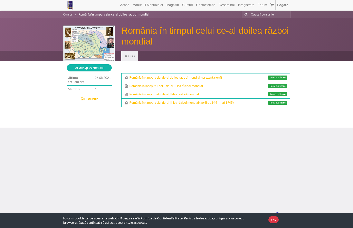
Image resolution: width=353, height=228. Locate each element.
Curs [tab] (131, 56)
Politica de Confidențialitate (162, 218)
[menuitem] (124, 5)
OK (273, 219)
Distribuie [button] (91, 99)
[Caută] (245, 14)
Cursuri (68, 14)
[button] (89, 67)
